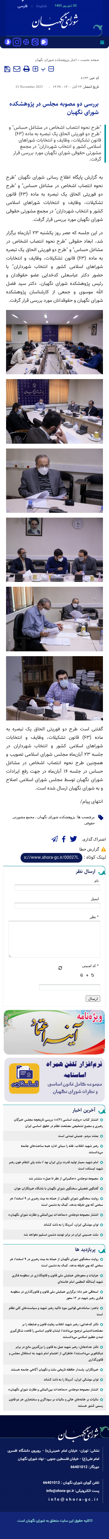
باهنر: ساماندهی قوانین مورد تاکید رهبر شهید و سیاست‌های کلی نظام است (56, 1311)
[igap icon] (44, 42)
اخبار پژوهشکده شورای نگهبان (56, 60)
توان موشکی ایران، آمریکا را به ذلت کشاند (71, 1224)
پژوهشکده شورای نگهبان (56, 817)
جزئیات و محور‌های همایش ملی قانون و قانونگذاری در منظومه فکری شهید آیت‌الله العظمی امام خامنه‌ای (57, 1278)
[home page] (74, 17)
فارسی (23, 6)
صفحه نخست (89, 60)
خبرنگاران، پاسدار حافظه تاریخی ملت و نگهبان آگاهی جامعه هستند (54, 1369)
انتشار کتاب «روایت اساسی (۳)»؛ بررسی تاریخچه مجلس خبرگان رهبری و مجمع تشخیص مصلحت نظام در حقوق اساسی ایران (58, 1123)
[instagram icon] (16, 42)
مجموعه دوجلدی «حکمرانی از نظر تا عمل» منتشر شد (63, 1178)
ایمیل (95, 899)
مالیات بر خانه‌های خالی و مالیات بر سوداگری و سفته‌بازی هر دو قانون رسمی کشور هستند (56, 1402)
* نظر (94, 917)
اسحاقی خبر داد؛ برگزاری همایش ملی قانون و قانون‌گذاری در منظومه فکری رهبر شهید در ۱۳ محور (57, 1295)
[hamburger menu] (102, 42)
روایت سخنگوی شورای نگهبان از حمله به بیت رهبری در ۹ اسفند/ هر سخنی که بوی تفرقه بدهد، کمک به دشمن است (56, 1201)
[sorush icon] (7, 42)
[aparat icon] (26, 42)
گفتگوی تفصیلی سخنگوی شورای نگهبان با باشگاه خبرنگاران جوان (56, 1188)
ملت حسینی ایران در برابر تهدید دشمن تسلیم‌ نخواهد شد (61, 1234)
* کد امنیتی (90, 966)
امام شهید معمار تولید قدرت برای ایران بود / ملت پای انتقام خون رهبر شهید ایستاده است (56, 1165)
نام (96, 881)
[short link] (51, 858)
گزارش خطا (89, 849)
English (41, 6)
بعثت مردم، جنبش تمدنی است (78, 1135)
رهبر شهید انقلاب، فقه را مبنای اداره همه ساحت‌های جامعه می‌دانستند (62, 1149)
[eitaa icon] (35, 42)
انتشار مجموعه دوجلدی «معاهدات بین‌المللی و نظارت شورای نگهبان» (53, 1214)
